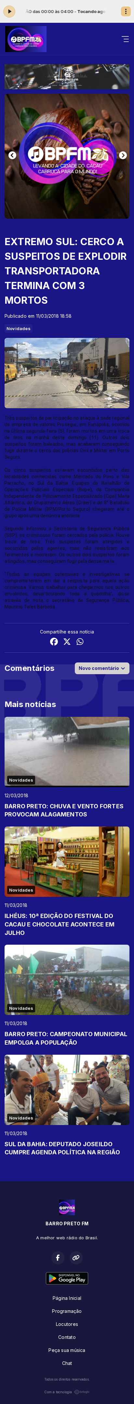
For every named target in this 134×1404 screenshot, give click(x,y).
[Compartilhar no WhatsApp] (80, 642)
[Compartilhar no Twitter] (67, 642)
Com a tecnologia (58, 1392)
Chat (67, 1363)
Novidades (19, 328)
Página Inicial (67, 1298)
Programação (67, 1311)
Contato (66, 1337)
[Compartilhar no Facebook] (54, 642)
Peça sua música (66, 1350)
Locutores (67, 1324)
